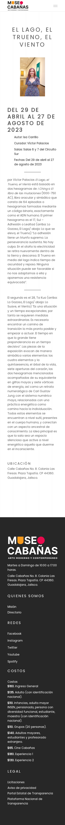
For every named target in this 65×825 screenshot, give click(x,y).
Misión (12, 607)
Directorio (14, 612)
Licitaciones (16, 782)
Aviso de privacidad (22, 788)
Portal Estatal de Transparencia (30, 793)
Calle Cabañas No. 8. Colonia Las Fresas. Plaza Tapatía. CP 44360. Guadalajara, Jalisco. (31, 473)
